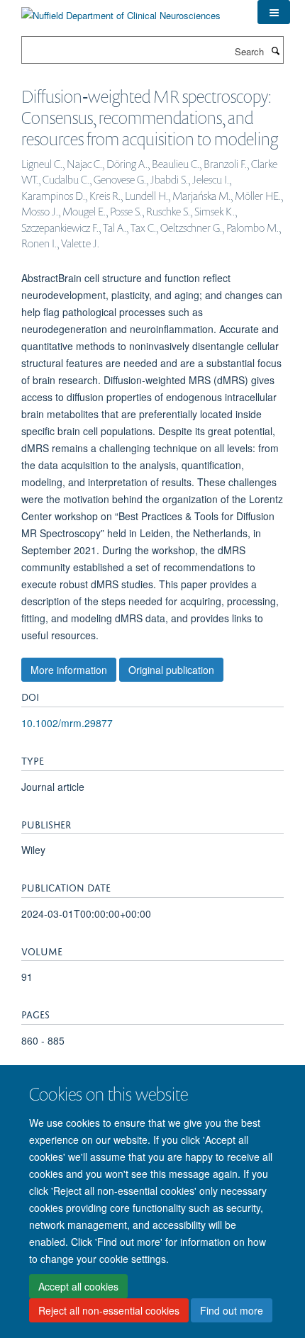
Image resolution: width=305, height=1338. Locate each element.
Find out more (231, 1310)
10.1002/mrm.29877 (67, 723)
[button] (273, 12)
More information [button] (68, 670)
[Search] (275, 50)
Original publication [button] (171, 670)
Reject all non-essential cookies (108, 1310)
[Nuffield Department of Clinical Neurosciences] (121, 10)
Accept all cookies (78, 1286)
